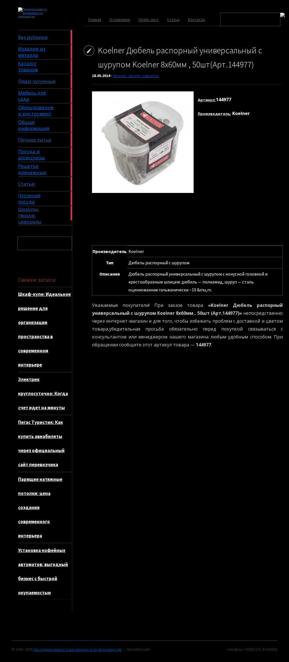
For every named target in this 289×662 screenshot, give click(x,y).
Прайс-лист (149, 19)
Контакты (196, 19)
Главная (94, 19)
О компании (120, 19)
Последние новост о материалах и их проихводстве (77, 649)
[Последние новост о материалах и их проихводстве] (39, 16)
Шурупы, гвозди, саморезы (136, 75)
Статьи (173, 19)
